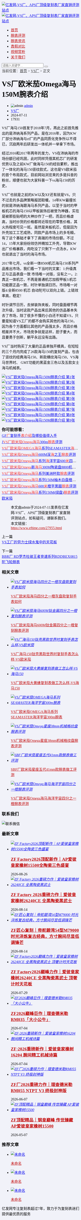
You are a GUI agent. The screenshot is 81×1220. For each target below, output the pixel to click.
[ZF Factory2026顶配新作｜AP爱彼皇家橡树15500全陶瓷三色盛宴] (45, 849)
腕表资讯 (18, 41)
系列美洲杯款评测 (38, 473)
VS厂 (35, 71)
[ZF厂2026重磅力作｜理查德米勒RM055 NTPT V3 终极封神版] (45, 1074)
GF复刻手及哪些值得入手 (29, 436)
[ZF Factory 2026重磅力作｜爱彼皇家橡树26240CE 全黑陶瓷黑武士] (45, 885)
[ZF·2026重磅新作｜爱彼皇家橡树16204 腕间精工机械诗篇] (45, 1039)
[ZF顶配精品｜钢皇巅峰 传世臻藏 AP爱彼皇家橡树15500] (45, 1110)
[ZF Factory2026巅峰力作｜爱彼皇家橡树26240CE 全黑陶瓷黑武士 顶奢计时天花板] (45, 962)
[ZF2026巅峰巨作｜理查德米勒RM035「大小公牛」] (45, 1003)
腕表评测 (18, 35)
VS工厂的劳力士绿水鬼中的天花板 (29, 542)
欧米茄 (7, 498)
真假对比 (18, 46)
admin (28, 106)
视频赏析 (18, 52)
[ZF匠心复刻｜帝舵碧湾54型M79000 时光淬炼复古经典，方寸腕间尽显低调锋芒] (45, 920)
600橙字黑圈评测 (39, 486)
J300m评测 (32, 442)
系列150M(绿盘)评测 (40, 492)
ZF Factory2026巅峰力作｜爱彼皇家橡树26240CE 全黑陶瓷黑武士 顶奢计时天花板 (45, 977)
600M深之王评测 (39, 455)
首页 (14, 30)
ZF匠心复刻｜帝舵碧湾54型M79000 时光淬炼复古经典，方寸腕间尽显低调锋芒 (45, 936)
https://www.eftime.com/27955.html (36, 528)
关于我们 (18, 57)
